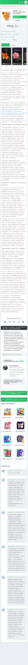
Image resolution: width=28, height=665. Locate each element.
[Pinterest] (23, 322)
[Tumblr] (18, 322)
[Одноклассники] (14, 322)
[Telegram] (5, 322)
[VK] (9, 322)
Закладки (18, 20)
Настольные (16, 34)
